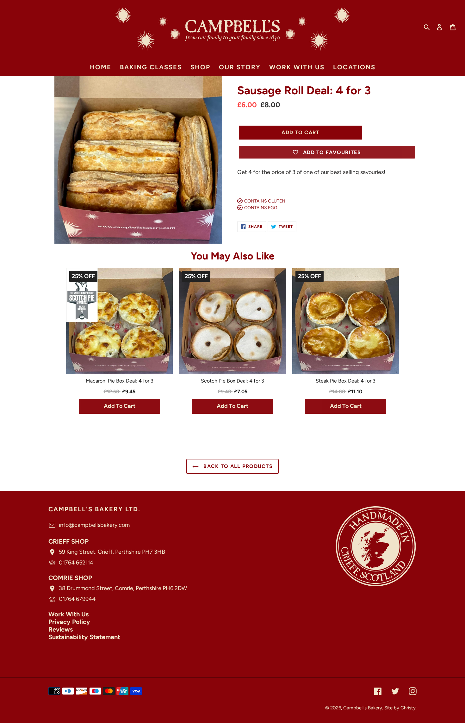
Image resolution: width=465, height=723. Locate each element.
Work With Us (68, 614)
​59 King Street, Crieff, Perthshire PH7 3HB (112, 551)
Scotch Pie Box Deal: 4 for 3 (232, 381)
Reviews (60, 629)
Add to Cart (119, 405)
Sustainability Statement (84, 637)
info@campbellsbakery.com (94, 524)
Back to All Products (237, 466)
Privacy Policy (69, 622)
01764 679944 (77, 598)
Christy (408, 708)
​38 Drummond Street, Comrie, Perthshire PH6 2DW (123, 588)
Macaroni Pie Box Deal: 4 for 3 (119, 381)
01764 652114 (76, 562)
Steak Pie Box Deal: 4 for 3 (345, 381)
